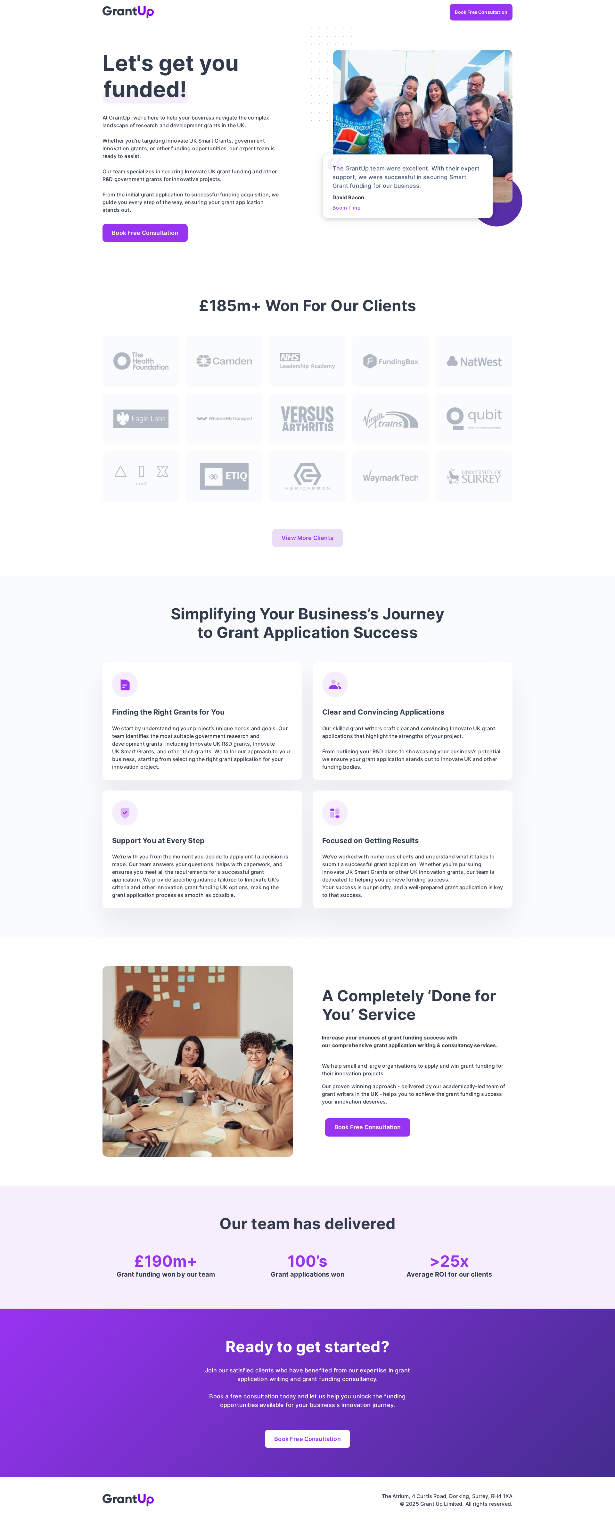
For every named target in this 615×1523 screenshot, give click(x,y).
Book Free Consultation (481, 12)
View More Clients (307, 537)
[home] (128, 12)
